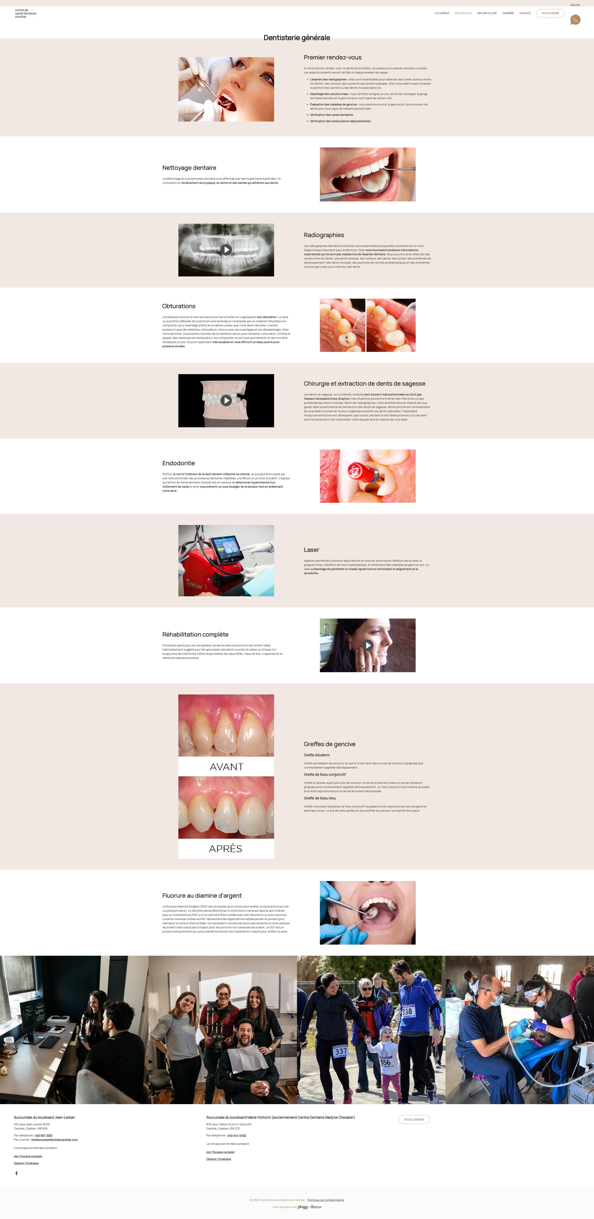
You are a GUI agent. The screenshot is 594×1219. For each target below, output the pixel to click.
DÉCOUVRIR (297, 1034)
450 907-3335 (575, 21)
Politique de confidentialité (326, 1200)
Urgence (525, 13)
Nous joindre (550, 13)
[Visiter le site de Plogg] (302, 1207)
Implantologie (487, 13)
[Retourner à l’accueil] (26, 13)
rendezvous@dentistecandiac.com (54, 1139)
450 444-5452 (236, 1135)
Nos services (463, 13)
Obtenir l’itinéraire (26, 1163)
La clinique (442, 13)
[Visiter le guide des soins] (316, 1207)
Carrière (508, 13)
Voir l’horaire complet (28, 1156)
